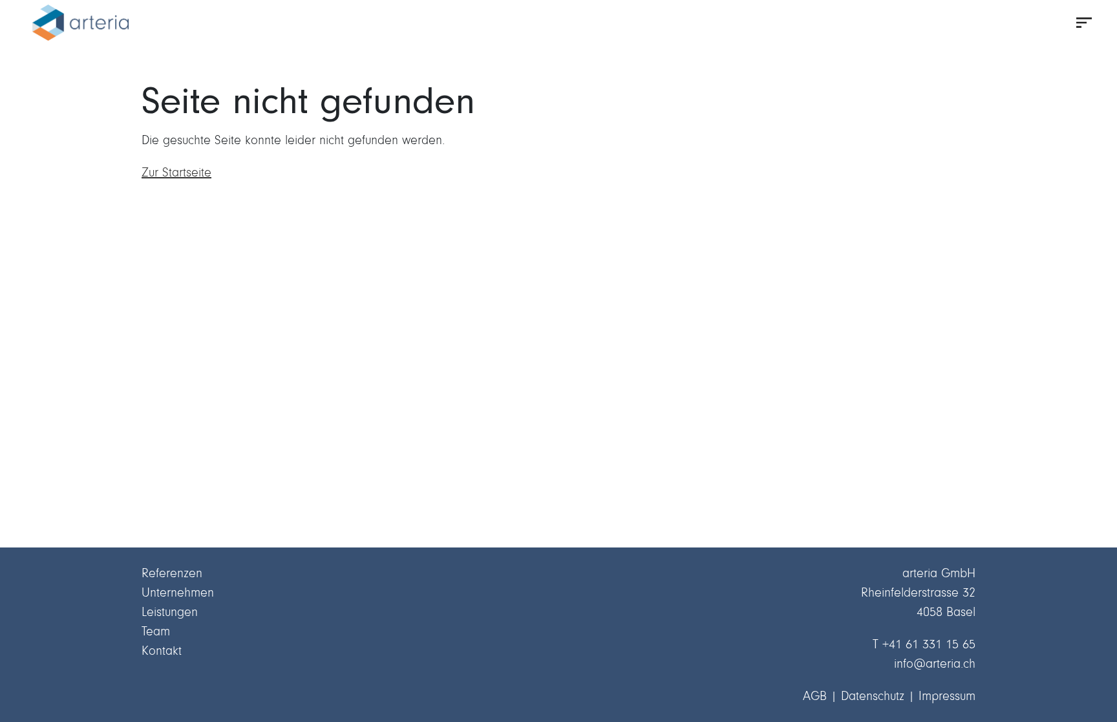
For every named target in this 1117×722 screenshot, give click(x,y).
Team (156, 631)
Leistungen (170, 611)
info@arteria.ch (934, 663)
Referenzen (172, 573)
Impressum (947, 695)
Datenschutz (872, 695)
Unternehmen (178, 592)
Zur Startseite (176, 172)
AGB (815, 695)
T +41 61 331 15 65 (924, 644)
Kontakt (162, 650)
